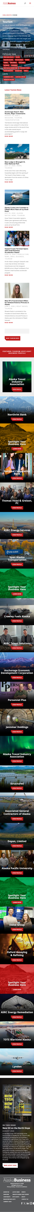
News (19, 166)
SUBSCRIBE (6, 1194)
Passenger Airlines (9, 79)
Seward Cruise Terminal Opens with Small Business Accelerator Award (16, 250)
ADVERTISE (6, 1192)
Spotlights (15, 1197)
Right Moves (22, 306)
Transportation (12, 120)
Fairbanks (14, 65)
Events (24, 1192)
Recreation (18, 70)
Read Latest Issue (10, 1165)
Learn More (17, 449)
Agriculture (23, 254)
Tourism (18, 118)
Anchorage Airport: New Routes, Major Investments (15, 113)
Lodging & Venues (20, 77)
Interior (6, 65)
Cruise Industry (8, 70)
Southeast (22, 62)
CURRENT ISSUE (7, 1201)
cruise (17, 57)
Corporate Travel (24, 68)
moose (27, 60)
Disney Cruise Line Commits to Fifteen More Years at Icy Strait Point (16, 209)
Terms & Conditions (21, 1187)
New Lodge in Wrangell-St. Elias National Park (15, 163)
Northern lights (8, 57)
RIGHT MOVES (25, 1194)
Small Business (17, 257)
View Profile (17, 389)
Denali (26, 70)
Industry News (16, 1194)
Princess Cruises (8, 60)
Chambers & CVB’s (8, 77)
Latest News (16, 1192)
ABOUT (23, 1197)
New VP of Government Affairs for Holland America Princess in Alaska (17, 302)
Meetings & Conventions (10, 68)
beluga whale (19, 60)
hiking (6, 62)
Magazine (9, 118)
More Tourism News (12, 338)
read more (9, 136)
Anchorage (13, 62)
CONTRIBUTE (6, 1197)
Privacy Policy (11, 1187)
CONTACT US (25, 1199)
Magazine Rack (7, 1199)
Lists (13, 1199)
